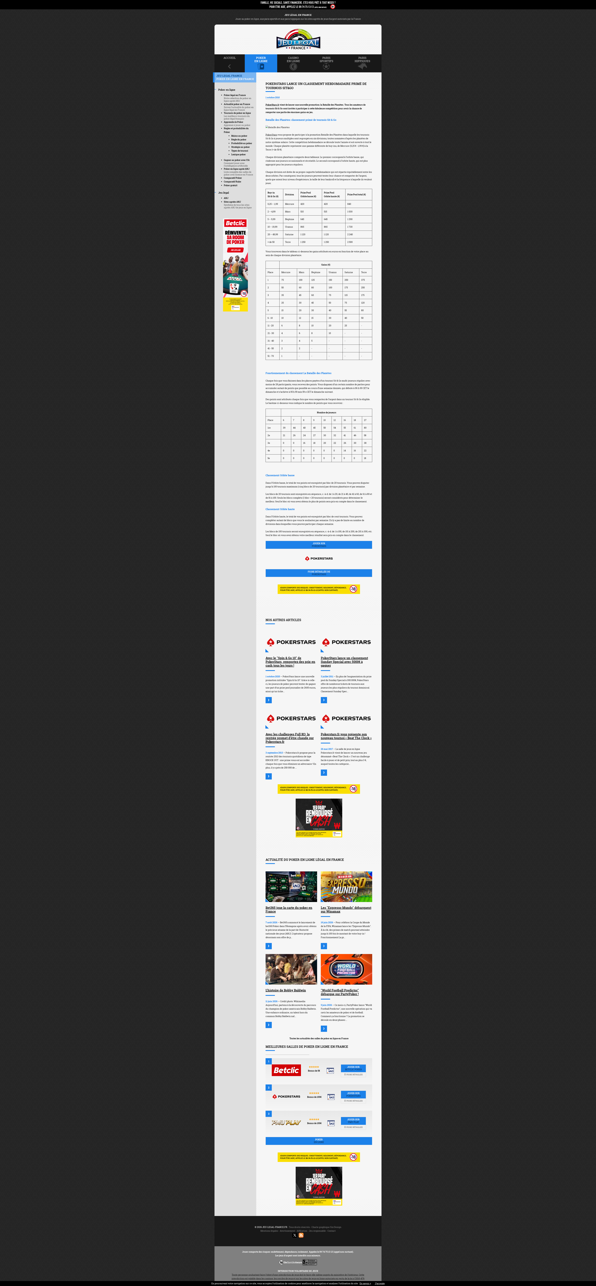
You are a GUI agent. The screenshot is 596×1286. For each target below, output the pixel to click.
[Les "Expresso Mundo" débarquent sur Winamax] (346, 886)
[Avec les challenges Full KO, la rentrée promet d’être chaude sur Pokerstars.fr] (291, 718)
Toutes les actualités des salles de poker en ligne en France (318, 1038)
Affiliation (302, 1230)
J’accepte (380, 1283)
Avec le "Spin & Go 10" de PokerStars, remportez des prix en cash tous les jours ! (290, 661)
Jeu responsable (317, 1230)
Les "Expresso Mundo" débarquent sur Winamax (346, 909)
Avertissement (287, 1230)
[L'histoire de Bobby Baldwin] (291, 969)
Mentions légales (269, 1230)
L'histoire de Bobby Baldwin (286, 990)
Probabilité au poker (241, 143)
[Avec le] (269, 700)
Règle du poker (238, 139)
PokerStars (271, 134)
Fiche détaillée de (319, 573)
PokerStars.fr (272, 104)
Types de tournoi (239, 150)
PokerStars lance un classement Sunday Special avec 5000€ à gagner (344, 661)
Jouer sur (319, 545)
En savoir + (365, 1283)
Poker (319, 1141)
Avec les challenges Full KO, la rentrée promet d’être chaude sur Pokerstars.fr (290, 738)
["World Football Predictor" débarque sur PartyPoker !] (346, 969)
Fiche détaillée (354, 1074)
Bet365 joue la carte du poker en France (289, 909)
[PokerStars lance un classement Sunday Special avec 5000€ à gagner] (346, 642)
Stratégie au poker (240, 146)
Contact (331, 1230)
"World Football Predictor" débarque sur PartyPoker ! (340, 992)
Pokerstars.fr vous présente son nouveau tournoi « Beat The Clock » (346, 736)
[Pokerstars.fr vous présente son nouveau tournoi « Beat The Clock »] (346, 718)
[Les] (324, 946)
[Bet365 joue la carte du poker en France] (291, 886)
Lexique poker (238, 154)
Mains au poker (239, 135)
